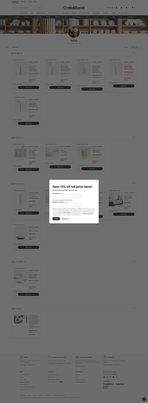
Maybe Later (65, 218)
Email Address (58, 193)
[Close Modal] (96, 181)
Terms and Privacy (67, 212)
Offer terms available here (88, 213)
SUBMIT (56, 218)
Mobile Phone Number (60, 202)
